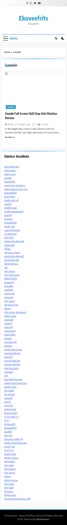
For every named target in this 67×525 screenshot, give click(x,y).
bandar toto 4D (11, 200)
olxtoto (7, 308)
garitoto (8, 178)
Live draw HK (10, 342)
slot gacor (8, 297)
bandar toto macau (13, 349)
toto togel (9, 465)
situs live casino (11, 368)
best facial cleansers (13, 379)
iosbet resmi (10, 174)
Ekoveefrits (33, 18)
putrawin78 (9, 331)
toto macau (9, 271)
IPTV (6, 420)
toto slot (8, 435)
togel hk (8, 215)
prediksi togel (10, 207)
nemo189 (8, 286)
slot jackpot (20, 312)
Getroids (8, 345)
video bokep (10, 170)
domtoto (8, 219)
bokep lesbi (9, 245)
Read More (9, 137)
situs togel (9, 484)
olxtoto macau (11, 480)
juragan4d (9, 282)
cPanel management (14, 211)
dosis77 (7, 401)
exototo (8, 204)
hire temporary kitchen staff (17, 498)
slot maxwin (10, 469)
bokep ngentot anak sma (16, 189)
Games (10, 107)
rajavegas (8, 372)
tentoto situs (10, 454)
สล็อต (7, 248)
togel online (9, 196)
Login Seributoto (12, 230)
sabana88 (9, 319)
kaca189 (8, 431)
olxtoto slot (9, 293)
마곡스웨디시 (11, 416)
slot (6, 267)
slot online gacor (12, 275)
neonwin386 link (12, 353)
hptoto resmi (10, 387)
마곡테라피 (10, 234)
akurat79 (8, 357)
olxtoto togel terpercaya (15, 383)
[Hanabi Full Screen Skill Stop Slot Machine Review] (33, 91)
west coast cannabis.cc (14, 185)
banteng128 (9, 424)
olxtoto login (10, 316)
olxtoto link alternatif (14, 241)
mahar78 (8, 327)
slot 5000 (8, 237)
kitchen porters (11, 457)
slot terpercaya (11, 263)
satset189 (8, 289)
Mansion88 (9, 181)
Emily (11, 124)
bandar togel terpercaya (15, 442)
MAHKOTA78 (10, 278)
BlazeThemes (42, 519)
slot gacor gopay (12, 252)
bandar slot (9, 226)
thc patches (9, 394)
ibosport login (10, 413)
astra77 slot (9, 446)
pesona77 (8, 405)
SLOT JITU (9, 450)
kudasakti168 (10, 192)
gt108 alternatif (11, 166)
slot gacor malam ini (13, 439)
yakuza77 (8, 398)
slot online (9, 390)
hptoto (7, 476)
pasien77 (8, 323)
